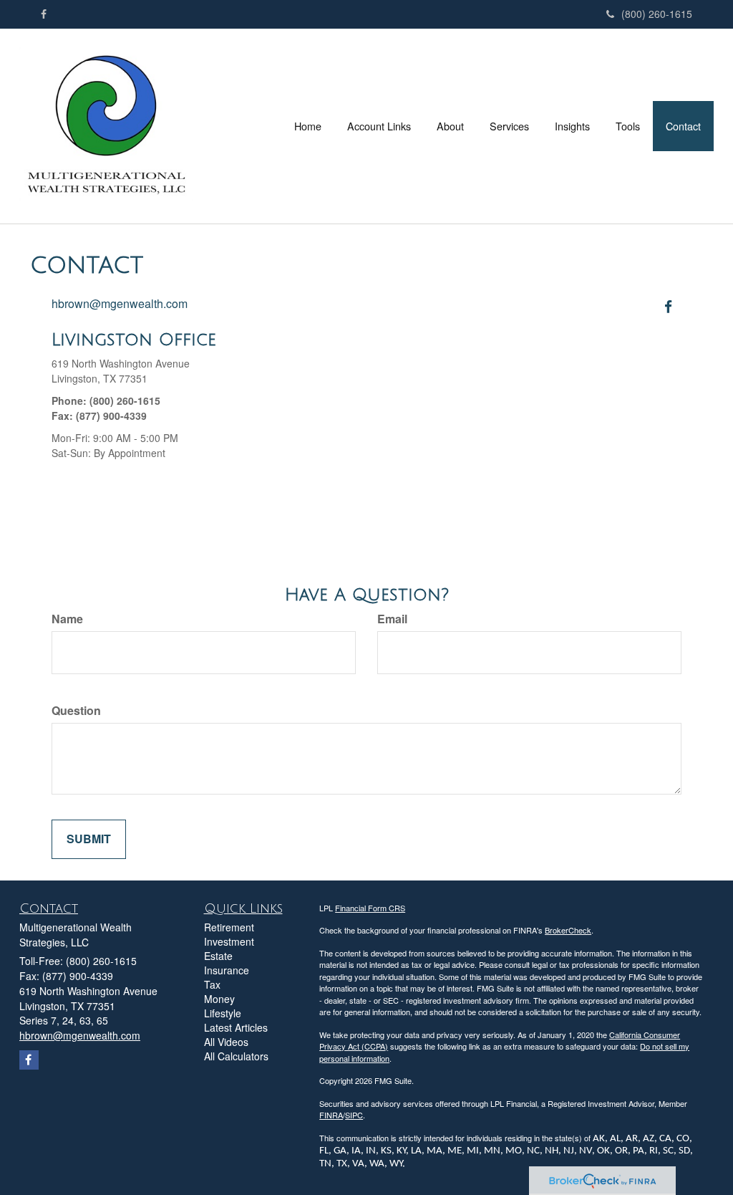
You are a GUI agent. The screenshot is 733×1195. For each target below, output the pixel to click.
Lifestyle (222, 1013)
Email (392, 619)
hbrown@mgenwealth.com (120, 303)
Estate (218, 956)
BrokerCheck (568, 930)
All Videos (226, 1042)
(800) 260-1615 (656, 13)
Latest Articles (236, 1027)
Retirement (229, 927)
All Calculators (236, 1056)
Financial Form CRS (370, 907)
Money (219, 999)
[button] (379, 126)
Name (67, 619)
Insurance (226, 970)
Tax (212, 984)
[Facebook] (44, 13)
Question (76, 711)
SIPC (354, 1114)
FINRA (331, 1114)
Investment (229, 941)
